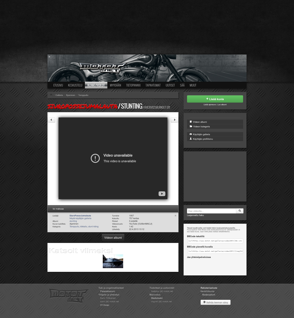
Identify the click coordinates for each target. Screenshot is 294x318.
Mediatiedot (157, 298)
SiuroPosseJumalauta (82, 106)
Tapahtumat (153, 85)
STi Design (104, 305)
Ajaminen (70, 95)
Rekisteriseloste (209, 287)
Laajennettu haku (195, 215)
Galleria (59, 95)
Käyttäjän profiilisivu (202, 138)
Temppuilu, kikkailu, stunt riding (84, 226)
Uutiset (170, 85)
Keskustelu (75, 85)
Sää (182, 85)
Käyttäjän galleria (201, 134)
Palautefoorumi (107, 291)
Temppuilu (83, 95)
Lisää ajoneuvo (210, 104)
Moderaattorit (208, 294)
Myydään (115, 85)
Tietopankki (133, 85)
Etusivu (58, 85)
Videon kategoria (201, 126)
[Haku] (239, 210)
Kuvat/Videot (96, 85)
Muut (193, 85)
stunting (131, 106)
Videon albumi (113, 238)
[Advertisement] (147, 27)
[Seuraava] (174, 120)
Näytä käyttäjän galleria (80, 218)
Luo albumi (222, 104)
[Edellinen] (51, 120)
